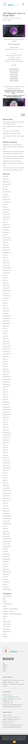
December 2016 (7, 316)
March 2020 (6, 245)
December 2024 (7, 191)
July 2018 (5, 275)
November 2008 (7, 541)
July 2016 (5, 328)
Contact (4, 668)
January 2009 (6, 536)
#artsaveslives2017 (7, 596)
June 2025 (5, 186)
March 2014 (6, 399)
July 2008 (5, 549)
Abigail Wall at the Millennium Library (12, 133)
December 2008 (7, 538)
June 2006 (5, 579)
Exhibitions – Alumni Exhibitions (10, 609)
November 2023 (7, 202)
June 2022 (5, 222)
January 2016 (6, 343)
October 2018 (6, 273)
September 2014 (7, 384)
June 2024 (5, 194)
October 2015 (6, 351)
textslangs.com (6, 161)
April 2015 (5, 366)
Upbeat (4, 671)
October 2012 (6, 437)
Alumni (4, 598)
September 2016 (7, 323)
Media (4, 619)
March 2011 (6, 483)
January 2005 (6, 587)
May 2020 (5, 242)
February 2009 (6, 533)
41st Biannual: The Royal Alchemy (11, 131)
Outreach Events (7, 624)
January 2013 (6, 430)
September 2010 (7, 498)
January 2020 (6, 247)
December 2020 (7, 237)
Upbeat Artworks (7, 631)
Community (5, 665)
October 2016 (6, 321)
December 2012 (7, 432)
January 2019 (6, 265)
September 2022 (7, 217)
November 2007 (7, 559)
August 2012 (6, 442)
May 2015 (5, 364)
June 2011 (5, 475)
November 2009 (7, 518)
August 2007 (6, 561)
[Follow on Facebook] (4, 659)
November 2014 (7, 379)
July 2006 (5, 576)
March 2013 (6, 427)
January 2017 (6, 313)
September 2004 (7, 589)
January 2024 (6, 197)
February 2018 (6, 285)
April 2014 (5, 397)
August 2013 (6, 417)
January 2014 (6, 404)
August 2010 (6, 500)
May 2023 (5, 207)
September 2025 (7, 184)
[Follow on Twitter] (12, 659)
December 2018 (7, 268)
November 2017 (7, 290)
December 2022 (7, 214)
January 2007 (6, 569)
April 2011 (5, 480)
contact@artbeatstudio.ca (17, 680)
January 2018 (6, 288)
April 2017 (5, 305)
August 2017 (6, 298)
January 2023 (6, 212)
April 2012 (5, 452)
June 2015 (5, 361)
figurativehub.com (7, 144)
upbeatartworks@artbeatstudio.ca (11, 717)
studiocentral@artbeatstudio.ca (11, 697)
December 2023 (7, 199)
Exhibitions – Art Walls (8, 611)
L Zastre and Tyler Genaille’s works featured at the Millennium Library (13, 147)
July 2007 (5, 564)
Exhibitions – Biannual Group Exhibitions (12, 614)
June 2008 (5, 551)
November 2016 (7, 318)
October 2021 (6, 230)
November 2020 (7, 240)
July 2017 (5, 300)
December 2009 (7, 516)
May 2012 (5, 450)
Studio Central (6, 626)
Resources (5, 666)
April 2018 (5, 280)
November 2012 (7, 435)
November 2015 (7, 349)
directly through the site (14, 97)
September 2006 (7, 571)
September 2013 (7, 414)
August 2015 (6, 356)
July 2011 (5, 473)
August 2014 (6, 387)
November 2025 (7, 181)
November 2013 (7, 409)
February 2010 (6, 511)
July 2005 (5, 584)
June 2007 (5, 566)
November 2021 (7, 227)
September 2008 (7, 546)
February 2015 (6, 371)
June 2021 (5, 235)
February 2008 (6, 554)
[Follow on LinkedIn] (10, 659)
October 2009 (6, 521)
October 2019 (6, 250)
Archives (5, 601)
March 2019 (6, 260)
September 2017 (7, 295)
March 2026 (6, 179)
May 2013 (5, 422)
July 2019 (5, 255)
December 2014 (7, 376)
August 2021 (6, 232)
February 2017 (6, 311)
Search (22, 114)
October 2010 (6, 495)
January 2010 (6, 513)
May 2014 (5, 394)
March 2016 (6, 338)
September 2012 (7, 440)
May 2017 (5, 303)
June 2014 (5, 392)
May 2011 (5, 478)
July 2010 (5, 503)
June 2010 (5, 506)
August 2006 (6, 574)
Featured (5, 616)
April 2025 (5, 189)
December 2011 (7, 462)
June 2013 (5, 419)
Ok (14, 741)
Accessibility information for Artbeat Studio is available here (14, 91)
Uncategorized (6, 629)
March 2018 (6, 283)
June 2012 (5, 447)
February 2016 (6, 341)
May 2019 (5, 257)
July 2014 (5, 389)
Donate (4, 669)
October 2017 (6, 293)
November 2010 (7, 493)
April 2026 (5, 176)
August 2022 (6, 219)
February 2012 (6, 457)
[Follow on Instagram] (7, 659)
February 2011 (6, 485)
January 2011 (6, 488)
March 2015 (6, 369)
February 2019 (6, 262)
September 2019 (7, 252)
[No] (26, 739)
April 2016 (5, 336)
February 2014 (6, 402)
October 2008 (6, 544)
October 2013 (6, 412)
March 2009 (6, 531)
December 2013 (7, 407)
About (4, 663)
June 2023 (5, 204)
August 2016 (6, 326)
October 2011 (6, 465)
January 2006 (6, 582)
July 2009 (5, 526)
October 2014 (6, 381)
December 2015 (7, 346)
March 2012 (6, 455)
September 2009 (7, 523)
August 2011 (6, 470)
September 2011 (7, 468)
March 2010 (6, 508)
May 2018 (5, 278)
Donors (4, 606)
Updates (9, 20)
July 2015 (5, 359)
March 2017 (6, 308)
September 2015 (7, 354)
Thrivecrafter (6, 167)
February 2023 (6, 209)
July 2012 (5, 445)
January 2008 (6, 556)
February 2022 (6, 224)
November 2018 (7, 270)
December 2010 (7, 490)
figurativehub (6, 151)
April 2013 (5, 424)
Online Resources (7, 621)
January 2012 (6, 460)
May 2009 (5, 528)
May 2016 (5, 333)
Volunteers (5, 636)
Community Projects (7, 603)
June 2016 (5, 331)
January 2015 (6, 374)
